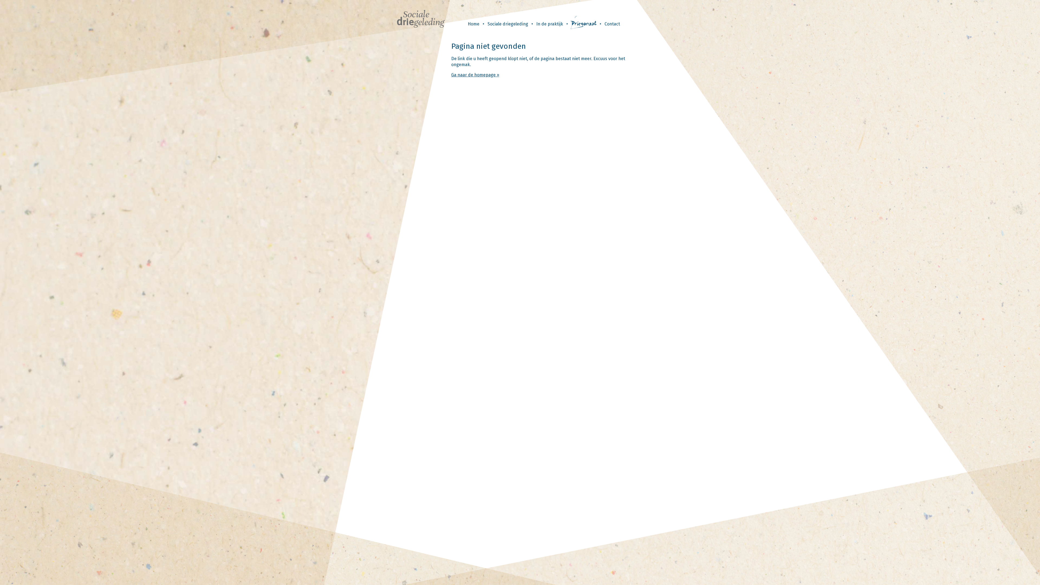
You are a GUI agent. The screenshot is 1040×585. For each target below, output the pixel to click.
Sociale (420, 18)
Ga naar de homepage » (475, 74)
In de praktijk (549, 24)
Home (473, 24)
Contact (612, 24)
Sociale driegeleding (507, 24)
